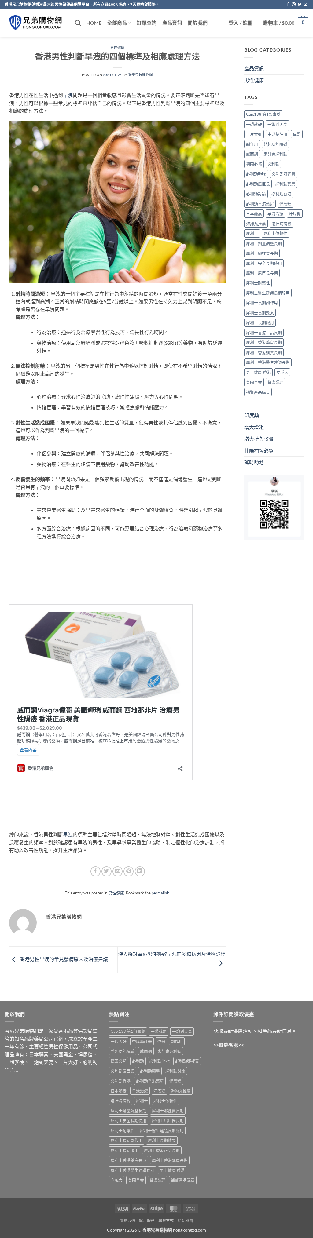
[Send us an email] (305, 4)
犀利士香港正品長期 (264, 332)
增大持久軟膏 (259, 439)
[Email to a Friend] (117, 871)
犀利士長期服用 (260, 322)
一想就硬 (254, 124)
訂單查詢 (146, 23)
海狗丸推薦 (256, 223)
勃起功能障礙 (275, 144)
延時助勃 (254, 462)
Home (93, 23)
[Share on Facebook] (95, 871)
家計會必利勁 (275, 153)
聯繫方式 (166, 1220)
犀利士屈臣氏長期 (262, 273)
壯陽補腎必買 (259, 450)
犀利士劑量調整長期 (264, 243)
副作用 (252, 144)
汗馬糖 (295, 213)
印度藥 (251, 415)
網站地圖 (185, 1220)
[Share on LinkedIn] (140, 871)
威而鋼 (252, 153)
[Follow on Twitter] (299, 4)
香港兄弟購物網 (140, 75)
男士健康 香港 (258, 372)
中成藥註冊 (277, 134)
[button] (240, 22)
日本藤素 (254, 213)
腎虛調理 (275, 382)
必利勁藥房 (285, 183)
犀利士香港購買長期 (264, 352)
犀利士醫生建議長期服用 (268, 292)
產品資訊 (172, 23)
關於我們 (198, 23)
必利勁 (273, 164)
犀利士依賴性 (275, 233)
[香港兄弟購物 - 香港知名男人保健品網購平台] (35, 23)
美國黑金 (254, 382)
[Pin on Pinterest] (128, 871)
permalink (160, 892)
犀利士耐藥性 (258, 282)
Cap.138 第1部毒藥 (263, 114)
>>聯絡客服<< (228, 1045)
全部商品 (117, 23)
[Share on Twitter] (106, 871)
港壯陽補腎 (281, 223)
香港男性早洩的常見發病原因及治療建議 (63, 959)
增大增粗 (254, 427)
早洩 (68, 95)
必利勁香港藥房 (260, 203)
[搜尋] (78, 22)
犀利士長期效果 (260, 312)
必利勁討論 (256, 193)
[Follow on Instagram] (294, 4)
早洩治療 (275, 213)
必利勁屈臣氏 (258, 183)
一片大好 (254, 134)
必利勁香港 (281, 193)
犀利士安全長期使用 (264, 263)
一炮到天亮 (277, 124)
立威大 (282, 372)
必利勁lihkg (256, 173)
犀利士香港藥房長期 (264, 342)
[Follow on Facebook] (288, 4)
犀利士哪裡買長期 (262, 253)
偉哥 (297, 134)
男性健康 (117, 47)
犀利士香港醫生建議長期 (268, 362)
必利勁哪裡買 (284, 173)
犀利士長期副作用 (262, 302)
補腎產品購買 (258, 392)
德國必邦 (254, 164)
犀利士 (252, 233)
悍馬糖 (285, 203)
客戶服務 (146, 1220)
